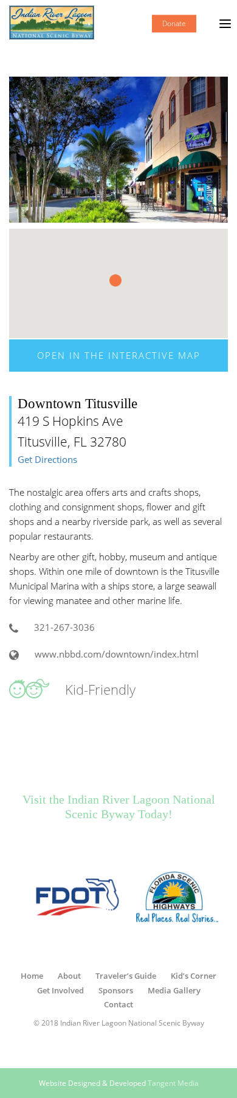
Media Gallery (174, 990)
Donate (174, 23)
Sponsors (115, 990)
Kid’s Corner (193, 975)
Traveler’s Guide (125, 975)
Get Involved (60, 990)
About (69, 975)
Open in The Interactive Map (119, 355)
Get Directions (47, 459)
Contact (118, 1004)
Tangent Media (173, 1083)
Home (32, 975)
